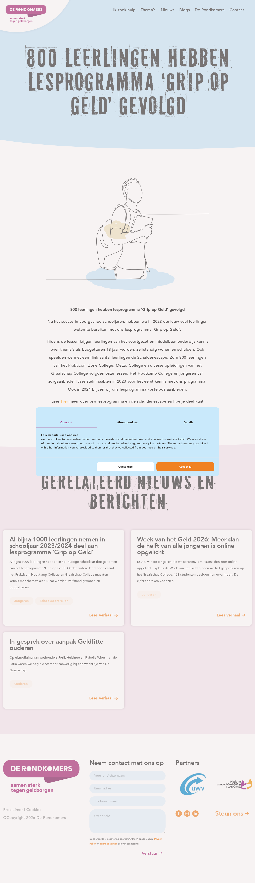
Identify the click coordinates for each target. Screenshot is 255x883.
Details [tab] (188, 422)
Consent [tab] (66, 422)
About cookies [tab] (127, 422)
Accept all (185, 466)
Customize (125, 466)
